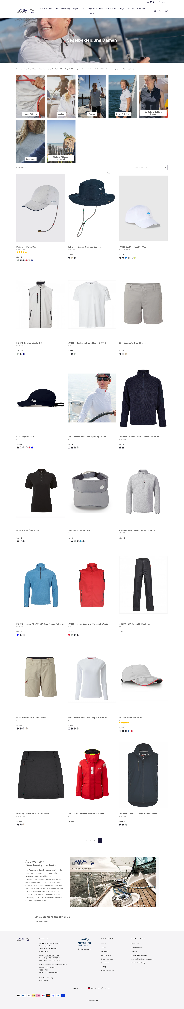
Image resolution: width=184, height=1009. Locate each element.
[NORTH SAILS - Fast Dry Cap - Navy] (123, 258)
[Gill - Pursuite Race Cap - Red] (132, 731)
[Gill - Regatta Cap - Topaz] (26, 448)
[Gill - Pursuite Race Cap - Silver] (120, 731)
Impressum (135, 944)
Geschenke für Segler (115, 8)
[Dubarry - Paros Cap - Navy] (24, 260)
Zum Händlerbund (84, 949)
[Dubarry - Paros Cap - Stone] (29, 260)
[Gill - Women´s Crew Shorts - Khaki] (126, 354)
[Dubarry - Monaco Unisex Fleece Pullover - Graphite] (123, 448)
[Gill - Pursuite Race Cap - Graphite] (123, 731)
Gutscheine (105, 963)
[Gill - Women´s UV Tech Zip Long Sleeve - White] (69, 448)
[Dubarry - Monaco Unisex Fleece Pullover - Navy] (120, 448)
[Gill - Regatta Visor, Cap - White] (69, 541)
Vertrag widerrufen (107, 970)
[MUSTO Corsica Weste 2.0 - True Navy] (24, 354)
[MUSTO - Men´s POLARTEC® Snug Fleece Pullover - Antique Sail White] (24, 635)
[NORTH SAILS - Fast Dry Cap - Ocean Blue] (126, 258)
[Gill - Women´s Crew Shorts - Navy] (120, 354)
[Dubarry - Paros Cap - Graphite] (21, 260)
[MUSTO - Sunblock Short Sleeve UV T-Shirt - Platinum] (75, 354)
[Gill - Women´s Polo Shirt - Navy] (24, 541)
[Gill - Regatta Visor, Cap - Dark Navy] (83, 541)
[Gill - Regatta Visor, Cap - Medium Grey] (75, 541)
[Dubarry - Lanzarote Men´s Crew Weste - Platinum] (126, 825)
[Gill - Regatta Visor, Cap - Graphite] (72, 541)
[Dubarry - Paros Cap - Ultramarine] (32, 260)
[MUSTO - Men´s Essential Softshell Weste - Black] (78, 635)
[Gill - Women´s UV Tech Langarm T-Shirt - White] (69, 729)
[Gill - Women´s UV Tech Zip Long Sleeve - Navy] (72, 448)
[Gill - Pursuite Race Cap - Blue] (129, 731)
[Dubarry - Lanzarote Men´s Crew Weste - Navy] (120, 825)
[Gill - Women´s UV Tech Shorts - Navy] (21, 729)
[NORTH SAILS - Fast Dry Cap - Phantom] (120, 258)
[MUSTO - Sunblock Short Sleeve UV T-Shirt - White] (69, 354)
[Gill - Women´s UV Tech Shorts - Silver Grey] (24, 729)
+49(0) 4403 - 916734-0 (51, 958)
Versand (134, 951)
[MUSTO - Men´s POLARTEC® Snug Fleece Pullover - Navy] (21, 635)
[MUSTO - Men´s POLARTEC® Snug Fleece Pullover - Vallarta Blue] (18, 635)
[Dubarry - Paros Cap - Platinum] (18, 260)
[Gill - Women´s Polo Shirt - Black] (18, 541)
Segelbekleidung (62, 8)
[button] (21, 252)
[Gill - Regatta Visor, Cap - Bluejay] (81, 541)
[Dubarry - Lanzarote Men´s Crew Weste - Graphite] (123, 825)
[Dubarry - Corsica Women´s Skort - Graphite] (18, 825)
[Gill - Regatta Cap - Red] (29, 448)
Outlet (131, 8)
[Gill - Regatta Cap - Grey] (24, 448)
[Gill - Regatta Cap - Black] (18, 448)
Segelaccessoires (95, 8)
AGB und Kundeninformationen (143, 959)
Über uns (141, 8)
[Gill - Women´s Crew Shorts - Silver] (123, 354)
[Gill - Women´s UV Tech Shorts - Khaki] (26, 729)
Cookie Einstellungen (139, 963)
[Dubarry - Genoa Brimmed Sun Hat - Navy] (69, 258)
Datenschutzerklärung (139, 955)
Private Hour (105, 951)
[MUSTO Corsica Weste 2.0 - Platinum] (18, 354)
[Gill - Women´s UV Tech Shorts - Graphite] (18, 729)
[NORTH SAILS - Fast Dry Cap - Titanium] (129, 258)
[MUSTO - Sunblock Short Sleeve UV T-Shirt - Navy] (72, 354)
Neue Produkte (45, 8)
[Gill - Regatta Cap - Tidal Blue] (32, 448)
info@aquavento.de (52, 955)
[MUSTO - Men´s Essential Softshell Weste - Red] (69, 635)
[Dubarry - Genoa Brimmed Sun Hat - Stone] (72, 258)
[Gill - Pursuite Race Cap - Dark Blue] (126, 731)
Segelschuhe (78, 8)
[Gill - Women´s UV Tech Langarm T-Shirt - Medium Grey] (78, 729)
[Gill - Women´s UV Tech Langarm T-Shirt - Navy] (72, 729)
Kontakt (92, 13)
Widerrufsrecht (137, 948)
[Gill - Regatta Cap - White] (21, 448)
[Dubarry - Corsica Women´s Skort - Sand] (24, 825)
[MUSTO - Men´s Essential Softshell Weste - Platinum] (72, 635)
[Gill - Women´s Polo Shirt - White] (21, 541)
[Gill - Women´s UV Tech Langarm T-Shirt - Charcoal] (75, 729)
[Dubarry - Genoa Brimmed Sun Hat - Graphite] (75, 258)
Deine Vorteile (106, 955)
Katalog (103, 967)
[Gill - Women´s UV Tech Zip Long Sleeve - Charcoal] (75, 448)
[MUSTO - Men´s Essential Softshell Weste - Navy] (75, 635)
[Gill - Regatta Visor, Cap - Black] (78, 541)
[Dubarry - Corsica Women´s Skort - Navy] (21, 825)
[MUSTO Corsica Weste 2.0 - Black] (21, 354)
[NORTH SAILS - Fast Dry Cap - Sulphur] (135, 258)
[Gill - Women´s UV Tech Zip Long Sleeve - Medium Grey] (78, 448)
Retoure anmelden (107, 959)
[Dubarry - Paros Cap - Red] (26, 260)
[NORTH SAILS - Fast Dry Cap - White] (132, 258)
